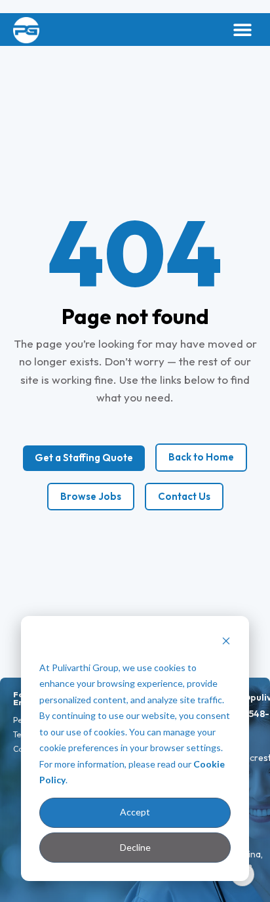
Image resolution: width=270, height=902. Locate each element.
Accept (135, 811)
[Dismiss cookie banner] (226, 642)
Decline (135, 847)
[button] (242, 30)
